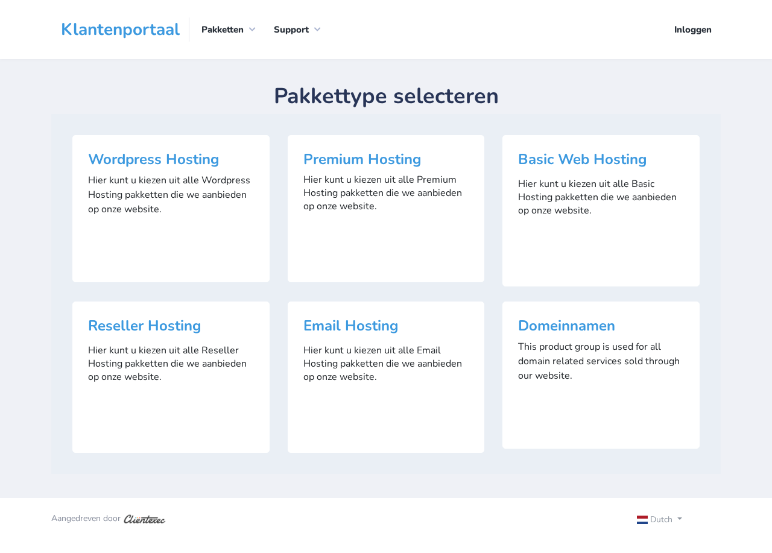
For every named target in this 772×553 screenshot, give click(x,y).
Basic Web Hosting (582, 159)
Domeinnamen (566, 325)
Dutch (661, 519)
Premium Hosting (362, 159)
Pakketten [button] (222, 30)
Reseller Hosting (144, 325)
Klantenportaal (120, 29)
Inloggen (693, 30)
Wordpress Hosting (154, 159)
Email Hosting (351, 325)
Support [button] (291, 30)
